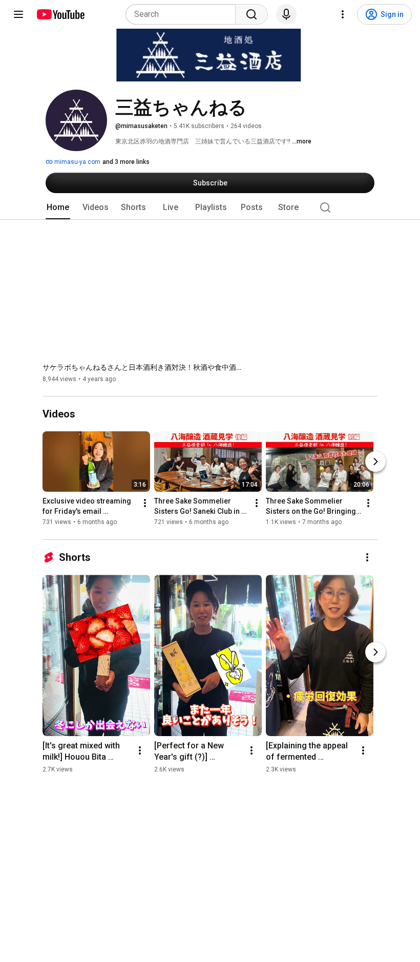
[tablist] (210, 207)
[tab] (58, 207)
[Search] (251, 14)
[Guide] (18, 14)
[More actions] (145, 503)
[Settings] (343, 14)
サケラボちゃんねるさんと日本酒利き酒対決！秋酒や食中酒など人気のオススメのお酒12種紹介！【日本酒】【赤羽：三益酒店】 (145, 367)
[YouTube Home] (60, 14)
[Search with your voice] (286, 14)
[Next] (375, 462)
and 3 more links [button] (126, 161)
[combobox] (183, 14)
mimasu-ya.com (76, 161)
